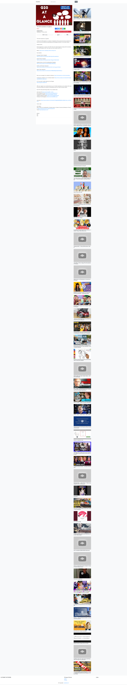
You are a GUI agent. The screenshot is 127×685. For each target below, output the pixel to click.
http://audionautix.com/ (43, 109)
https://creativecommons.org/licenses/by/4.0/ (46, 108)
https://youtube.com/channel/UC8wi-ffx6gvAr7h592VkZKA (48, 59)
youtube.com (66, 682)
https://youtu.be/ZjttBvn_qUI (52, 96)
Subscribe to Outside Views (63, 31)
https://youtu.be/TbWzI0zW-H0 (51, 93)
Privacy (65, 680)
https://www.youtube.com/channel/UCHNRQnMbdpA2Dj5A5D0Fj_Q (49, 70)
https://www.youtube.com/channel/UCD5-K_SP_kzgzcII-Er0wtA (49, 67)
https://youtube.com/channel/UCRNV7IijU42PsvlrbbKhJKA (48, 56)
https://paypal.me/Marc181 (42, 82)
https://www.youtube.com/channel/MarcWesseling (46, 63)
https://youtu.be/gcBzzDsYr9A (53, 95)
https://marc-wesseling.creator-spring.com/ (48, 50)
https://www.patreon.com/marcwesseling (62, 75)
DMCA (65, 678)
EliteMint (38, 1)
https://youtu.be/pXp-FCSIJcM (51, 94)
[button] (76, 2)
